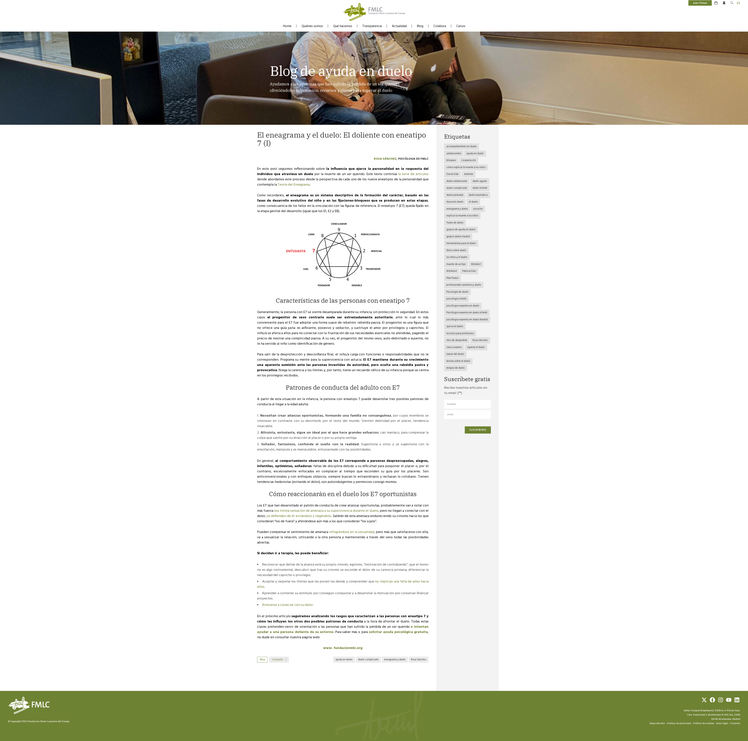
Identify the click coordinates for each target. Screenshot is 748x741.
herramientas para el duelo (461, 243)
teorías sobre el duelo (458, 361)
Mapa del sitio (657, 723)
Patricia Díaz (469, 271)
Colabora (439, 26)
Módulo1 (476, 264)
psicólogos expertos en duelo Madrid (467, 320)
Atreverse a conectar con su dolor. (288, 605)
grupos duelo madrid (458, 237)
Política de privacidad (679, 723)
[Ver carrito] (716, 3)
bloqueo (451, 160)
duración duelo (454, 202)
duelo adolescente (456, 181)
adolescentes (453, 153)
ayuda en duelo (344, 660)
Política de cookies (703, 723)
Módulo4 (451, 271)
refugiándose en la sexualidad (351, 532)
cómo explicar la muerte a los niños (465, 167)
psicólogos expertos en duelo (462, 306)
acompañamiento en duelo (461, 146)
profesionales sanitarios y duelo (463, 285)
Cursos (460, 26)
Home (287, 26)
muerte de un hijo (456, 264)
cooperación (468, 160)
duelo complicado (368, 660)
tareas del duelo (455, 354)
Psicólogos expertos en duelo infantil (466, 313)
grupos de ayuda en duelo (460, 230)
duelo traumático (478, 195)
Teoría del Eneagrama (294, 185)
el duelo (473, 202)
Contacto (735, 723)
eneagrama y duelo (395, 660)
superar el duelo (476, 347)
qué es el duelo (454, 326)
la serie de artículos (413, 174)
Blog (420, 26)
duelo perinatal (454, 195)
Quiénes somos (312, 26)
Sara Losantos (454, 347)
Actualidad (399, 26)
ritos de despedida (456, 340)
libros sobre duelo (456, 250)
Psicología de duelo (457, 292)
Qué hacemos (342, 26)
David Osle (452, 174)
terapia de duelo (455, 368)
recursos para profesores (460, 333)
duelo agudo (480, 181)
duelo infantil (480, 188)
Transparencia (372, 26)
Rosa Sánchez (385, 158)
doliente (468, 174)
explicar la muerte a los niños (462, 216)
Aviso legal (722, 723)
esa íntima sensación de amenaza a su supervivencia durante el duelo (326, 511)
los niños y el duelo (456, 257)
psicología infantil (456, 299)
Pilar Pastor (452, 278)
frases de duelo (454, 223)
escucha (477, 209)
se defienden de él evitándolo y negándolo (299, 516)
